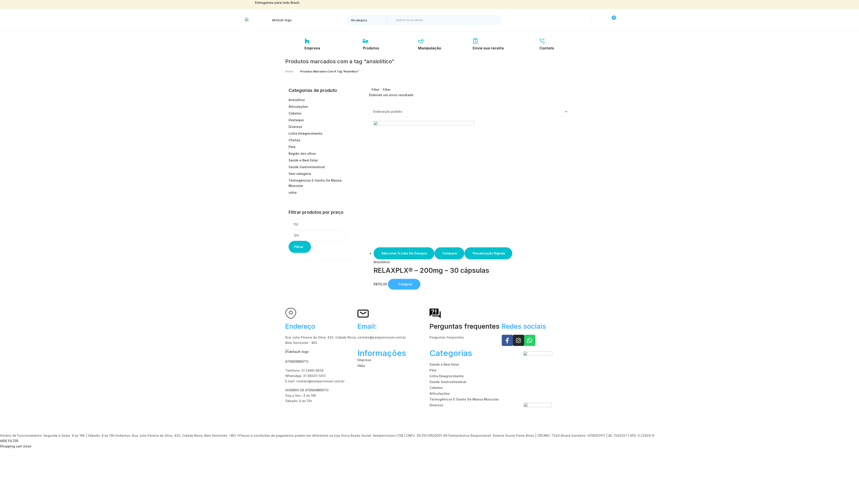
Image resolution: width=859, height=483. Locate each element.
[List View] (373, 104)
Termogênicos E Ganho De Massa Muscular (464, 399)
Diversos (295, 127)
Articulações (298, 106)
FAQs (361, 366)
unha (293, 192)
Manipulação (429, 48)
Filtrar (299, 247)
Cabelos (295, 113)
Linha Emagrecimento (305, 133)
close (27, 446)
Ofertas (294, 140)
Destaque (296, 120)
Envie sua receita (488, 48)
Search (494, 20)
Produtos (371, 48)
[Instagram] (518, 340)
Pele (292, 147)
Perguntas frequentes (465, 326)
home (289, 71)
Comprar (405, 284)
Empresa (312, 48)
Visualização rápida (488, 253)
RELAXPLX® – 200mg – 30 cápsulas (431, 270)
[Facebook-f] (507, 340)
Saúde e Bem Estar (303, 160)
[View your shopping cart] (610, 20)
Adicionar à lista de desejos (404, 253)
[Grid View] (370, 104)
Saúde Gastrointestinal (307, 167)
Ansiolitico (382, 262)
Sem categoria (300, 174)
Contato (546, 48)
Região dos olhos (302, 153)
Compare (449, 253)
